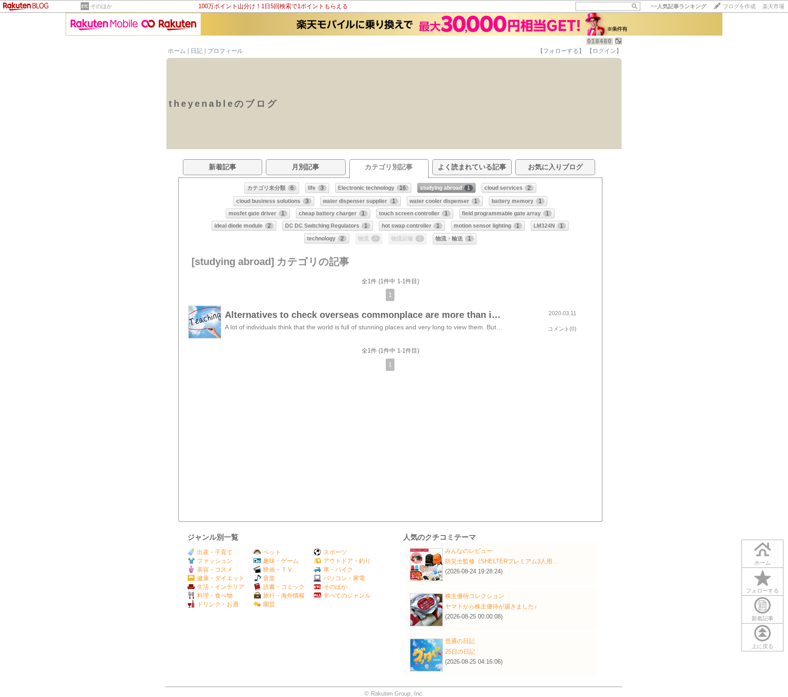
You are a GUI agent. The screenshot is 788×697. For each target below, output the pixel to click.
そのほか (101, 6)
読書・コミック (284, 586)
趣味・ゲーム (281, 560)
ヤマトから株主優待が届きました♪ (491, 606)
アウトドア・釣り (347, 560)
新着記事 (762, 618)
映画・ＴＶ (278, 569)
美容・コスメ (215, 569)
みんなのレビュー (469, 550)
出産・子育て (215, 552)
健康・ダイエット (220, 578)
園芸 (269, 604)
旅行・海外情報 (284, 595)
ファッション (215, 560)
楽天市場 (773, 6)
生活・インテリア (220, 586)
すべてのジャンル (347, 595)
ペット (272, 552)
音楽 (269, 578)
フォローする (762, 591)
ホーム (177, 50)
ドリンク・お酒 (217, 604)
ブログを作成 (739, 6)
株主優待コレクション (474, 596)
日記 (196, 50)
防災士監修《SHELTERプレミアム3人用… (501, 561)
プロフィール (225, 50)
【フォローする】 (561, 50)
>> (678, 6)
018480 (599, 41)
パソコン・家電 (344, 578)
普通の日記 (460, 641)
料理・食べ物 (215, 595)
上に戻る (762, 646)
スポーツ (335, 552)
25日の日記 (460, 651)
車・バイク (338, 569)
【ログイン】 (604, 50)
